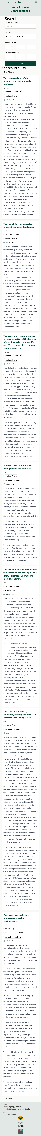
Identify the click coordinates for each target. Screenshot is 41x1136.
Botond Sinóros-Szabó (13, 933)
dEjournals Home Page (12, 2)
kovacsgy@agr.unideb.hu (20, 1109)
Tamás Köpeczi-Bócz (12, 92)
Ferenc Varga (9, 928)
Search (20, 63)
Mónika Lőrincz (10, 96)
